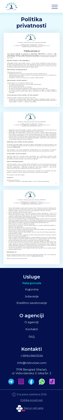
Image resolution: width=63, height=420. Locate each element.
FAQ (32, 336)
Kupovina (31, 289)
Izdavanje (31, 296)
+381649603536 (31, 356)
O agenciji (31, 322)
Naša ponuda (31, 283)
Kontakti (31, 329)
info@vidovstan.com (32, 363)
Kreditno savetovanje (31, 303)
